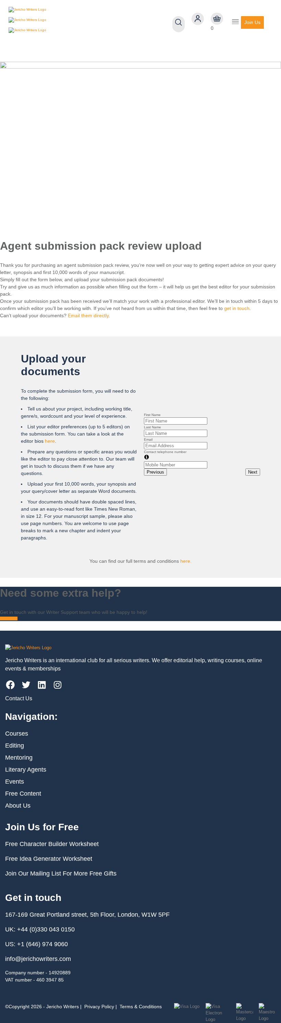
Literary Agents (25, 769)
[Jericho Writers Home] (48, 22)
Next (252, 472)
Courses (16, 733)
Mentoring (19, 757)
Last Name (152, 427)
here (50, 441)
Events (14, 781)
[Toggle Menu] (235, 22)
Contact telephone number (165, 452)
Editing (14, 745)
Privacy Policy (99, 1006)
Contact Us (18, 698)
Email (148, 439)
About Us (17, 805)
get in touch (236, 308)
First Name (152, 415)
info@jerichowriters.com (38, 958)
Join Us (252, 22)
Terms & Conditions (141, 1006)
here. (186, 561)
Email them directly (88, 315)
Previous (155, 472)
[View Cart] (217, 19)
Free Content (23, 793)
